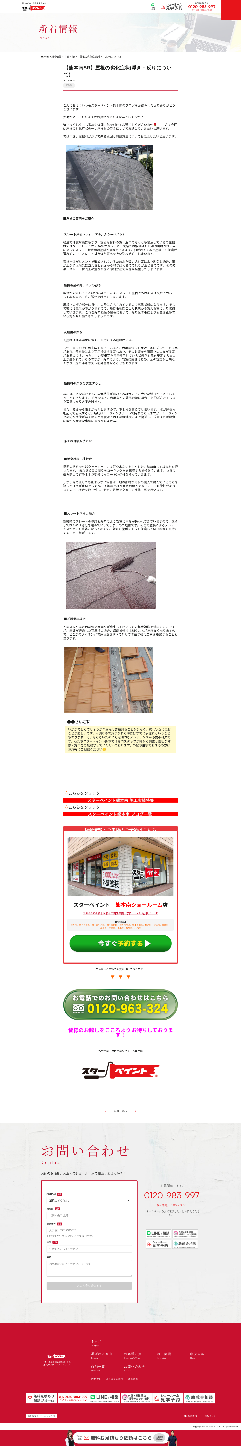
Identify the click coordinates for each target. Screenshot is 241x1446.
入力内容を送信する (89, 1285)
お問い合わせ (210, 1416)
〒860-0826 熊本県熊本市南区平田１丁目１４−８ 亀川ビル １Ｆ (120, 913)
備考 (49, 1257)
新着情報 (56, 56)
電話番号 (54, 1224)
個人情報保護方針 (191, 1416)
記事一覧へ (120, 1111)
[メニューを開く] (231, 10)
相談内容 (54, 1194)
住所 (52, 1242)
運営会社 (133, 1378)
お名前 (53, 1208)
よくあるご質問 (114, 1378)
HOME (45, 56)
